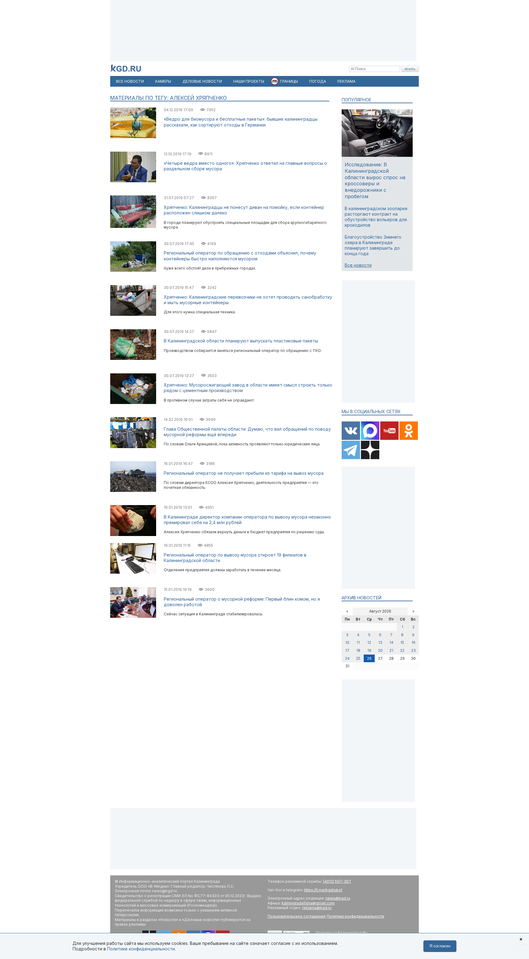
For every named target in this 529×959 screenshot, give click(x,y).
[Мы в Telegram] (351, 457)
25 (358, 658)
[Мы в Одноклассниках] (409, 438)
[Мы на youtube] (390, 438)
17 (347, 650)
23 (413, 650)
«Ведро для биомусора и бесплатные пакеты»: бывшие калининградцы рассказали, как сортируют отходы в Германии (240, 121)
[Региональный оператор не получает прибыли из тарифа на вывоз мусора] (133, 490)
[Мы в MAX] (370, 438)
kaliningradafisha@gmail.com (308, 903)
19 (369, 650)
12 (369, 642)
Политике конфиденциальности (141, 948)
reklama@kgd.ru (317, 907)
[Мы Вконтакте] (351, 438)
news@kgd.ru (337, 898)
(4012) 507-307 (337, 881)
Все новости (358, 265)
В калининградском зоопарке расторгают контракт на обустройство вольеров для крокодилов (376, 217)
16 (413, 642)
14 (391, 642)
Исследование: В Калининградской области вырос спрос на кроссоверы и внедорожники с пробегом (375, 180)
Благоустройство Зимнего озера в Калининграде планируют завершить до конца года (373, 245)
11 (358, 642)
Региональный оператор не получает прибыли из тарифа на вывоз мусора (244, 473)
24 (347, 658)
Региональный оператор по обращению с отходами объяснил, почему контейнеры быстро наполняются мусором (240, 255)
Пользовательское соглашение (297, 916)
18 (358, 650)
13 (380, 642)
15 (402, 642)
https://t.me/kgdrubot (323, 890)
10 (347, 642)
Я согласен (440, 946)
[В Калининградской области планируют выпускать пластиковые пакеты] (133, 358)
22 (402, 650)
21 (391, 650)
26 (369, 658)
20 (380, 650)
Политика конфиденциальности (355, 916)
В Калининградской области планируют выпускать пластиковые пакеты (241, 340)
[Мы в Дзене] (370, 457)
